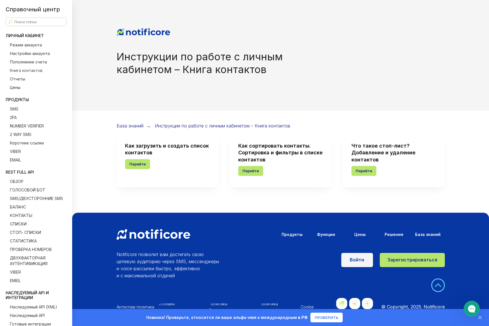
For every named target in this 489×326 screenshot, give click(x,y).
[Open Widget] (472, 309)
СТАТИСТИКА (23, 240)
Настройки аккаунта (30, 53)
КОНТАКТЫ (21, 215)
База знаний (130, 126)
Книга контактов (26, 70)
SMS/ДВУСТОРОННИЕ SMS (36, 198)
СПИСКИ (18, 223)
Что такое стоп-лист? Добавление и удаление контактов (383, 153)
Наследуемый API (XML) (33, 306)
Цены (15, 87)
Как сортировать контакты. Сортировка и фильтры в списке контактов (280, 153)
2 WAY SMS (20, 134)
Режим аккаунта (26, 44)
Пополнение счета (28, 61)
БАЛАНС (18, 206)
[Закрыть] (480, 317)
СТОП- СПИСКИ (25, 232)
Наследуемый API (27, 315)
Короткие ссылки (27, 142)
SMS (14, 108)
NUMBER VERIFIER (27, 125)
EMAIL (15, 159)
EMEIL (15, 280)
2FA (13, 117)
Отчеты (17, 78)
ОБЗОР (16, 181)
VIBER (15, 151)
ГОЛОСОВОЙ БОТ (27, 189)
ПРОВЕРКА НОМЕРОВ (31, 249)
